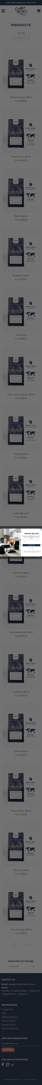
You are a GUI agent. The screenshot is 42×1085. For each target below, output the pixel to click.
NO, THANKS (31, 548)
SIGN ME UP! (31, 545)
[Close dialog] (40, 529)
